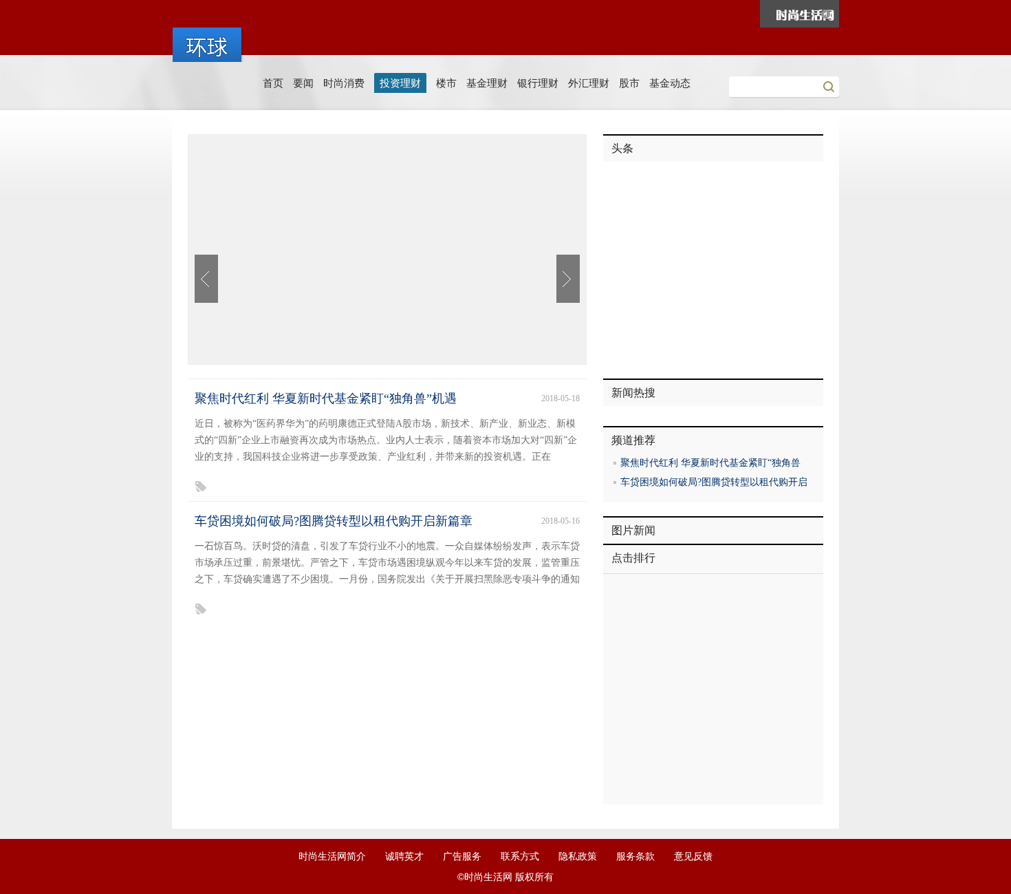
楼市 (446, 83)
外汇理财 (588, 83)
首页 (273, 83)
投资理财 (400, 83)
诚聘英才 (404, 856)
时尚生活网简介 (332, 856)
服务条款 (635, 856)
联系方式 (520, 856)
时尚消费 (344, 83)
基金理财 (487, 83)
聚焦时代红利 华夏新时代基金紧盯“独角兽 (710, 463)
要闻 (303, 83)
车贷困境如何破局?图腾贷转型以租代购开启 (713, 482)
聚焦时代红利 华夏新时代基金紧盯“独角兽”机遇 (326, 398)
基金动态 (670, 83)
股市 (629, 83)
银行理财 (537, 83)
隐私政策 (577, 856)
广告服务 (462, 856)
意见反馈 (693, 856)
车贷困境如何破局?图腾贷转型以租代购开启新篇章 (333, 521)
